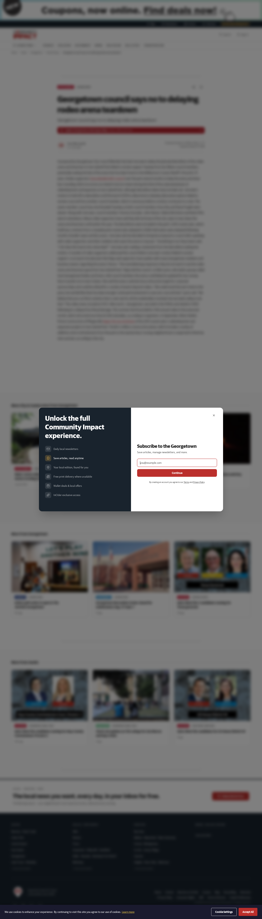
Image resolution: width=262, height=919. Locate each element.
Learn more (128, 911)
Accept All (248, 911)
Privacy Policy (198, 482)
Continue (177, 472)
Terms (186, 482)
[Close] (214, 415)
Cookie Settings (224, 911)
